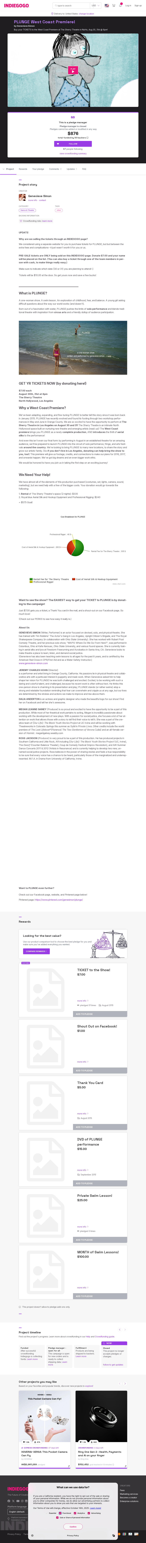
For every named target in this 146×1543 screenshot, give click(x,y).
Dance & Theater (27, 210)
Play (73, 69)
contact (42, 200)
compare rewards (36, 951)
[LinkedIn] (26, 1501)
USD (94, 5)
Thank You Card (90, 1083)
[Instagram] (22, 1501)
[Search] (56, 5)
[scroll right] (125, 1383)
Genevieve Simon (26, 26)
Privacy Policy (14, 1534)
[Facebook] (9, 1501)
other (59, 210)
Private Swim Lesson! (94, 1195)
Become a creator (128, 1497)
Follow (73, 144)
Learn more (32, 1359)
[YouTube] (17, 1501)
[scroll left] (120, 1330)
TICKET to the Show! (93, 970)
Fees (122, 1490)
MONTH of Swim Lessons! (98, 1252)
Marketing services (129, 1494)
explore (89, 1386)
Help (88, 1336)
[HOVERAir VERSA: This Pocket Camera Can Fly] (44, 1416)
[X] (13, 1501)
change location (86, 13)
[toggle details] (70, 1467)
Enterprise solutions (129, 1501)
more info (32, 200)
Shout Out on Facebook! (97, 1026)
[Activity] (120, 5)
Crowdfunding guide (104, 1336)
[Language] (106, 5)
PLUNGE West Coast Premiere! (44, 22)
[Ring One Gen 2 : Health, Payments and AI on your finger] (101, 1416)
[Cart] (113, 5)
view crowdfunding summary (73, 153)
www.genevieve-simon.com (33, 663)
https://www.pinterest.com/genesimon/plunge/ (59, 899)
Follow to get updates (113, 1364)
